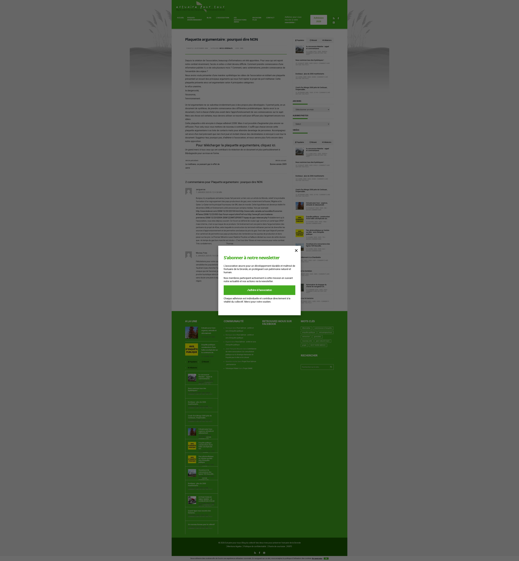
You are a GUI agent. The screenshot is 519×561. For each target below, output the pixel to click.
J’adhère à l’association (259, 290)
